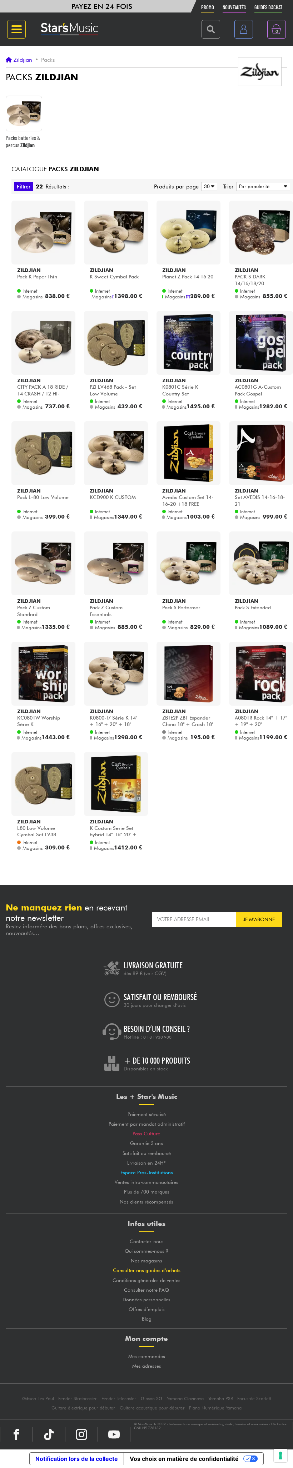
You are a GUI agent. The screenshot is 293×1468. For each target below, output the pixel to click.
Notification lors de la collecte (76, 1458)
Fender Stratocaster (77, 1398)
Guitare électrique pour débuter (83, 1408)
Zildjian (23, 60)
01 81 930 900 (157, 1037)
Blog (147, 1319)
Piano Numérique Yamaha (215, 1408)
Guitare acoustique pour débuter (152, 1408)
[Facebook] (16, 1434)
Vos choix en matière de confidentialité (184, 1458)
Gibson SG (151, 1398)
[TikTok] (49, 1434)
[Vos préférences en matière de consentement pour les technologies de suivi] (280, 1455)
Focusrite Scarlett (254, 1398)
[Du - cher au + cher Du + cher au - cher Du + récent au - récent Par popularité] (262, 186)
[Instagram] (81, 1434)
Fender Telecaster (118, 1398)
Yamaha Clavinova (185, 1398)
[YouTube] (114, 1434)
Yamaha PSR (220, 1398)
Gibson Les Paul (38, 1398)
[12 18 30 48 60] (208, 186)
